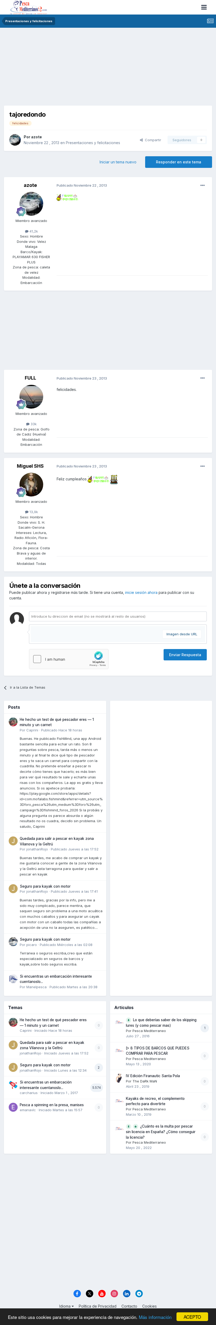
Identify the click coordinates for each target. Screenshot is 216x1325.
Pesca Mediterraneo (149, 1031)
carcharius (29, 1093)
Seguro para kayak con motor (45, 886)
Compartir (152, 140)
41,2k (33, 231)
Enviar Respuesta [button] (185, 654)
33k (33, 424)
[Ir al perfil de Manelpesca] (13, 978)
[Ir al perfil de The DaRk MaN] (119, 1078)
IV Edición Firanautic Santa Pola (153, 1076)
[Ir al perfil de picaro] (13, 941)
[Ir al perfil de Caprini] (13, 721)
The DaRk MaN (144, 1081)
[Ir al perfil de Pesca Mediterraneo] (119, 1022)
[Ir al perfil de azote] (15, 140)
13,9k (33, 512)
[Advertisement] (108, 69)
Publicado (61, 730)
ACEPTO (192, 1316)
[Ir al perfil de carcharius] (13, 1084)
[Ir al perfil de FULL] (31, 397)
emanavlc (28, 1110)
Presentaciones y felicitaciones (93, 142)
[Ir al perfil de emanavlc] (13, 1107)
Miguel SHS (30, 466)
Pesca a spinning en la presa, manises (52, 1105)
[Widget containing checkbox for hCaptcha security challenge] (69, 659)
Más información (155, 1317)
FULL (30, 378)
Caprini (32, 730)
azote (36, 137)
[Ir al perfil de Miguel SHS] (31, 484)
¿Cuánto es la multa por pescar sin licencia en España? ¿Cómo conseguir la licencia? (160, 1131)
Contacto (129, 1306)
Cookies (149, 1306)
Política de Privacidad (97, 1306)
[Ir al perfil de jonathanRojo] (13, 840)
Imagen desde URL (181, 634)
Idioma (65, 1306)
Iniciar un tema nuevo (118, 162)
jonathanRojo (37, 849)
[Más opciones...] (202, 185)
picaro (31, 945)
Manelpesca (36, 987)
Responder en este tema (178, 162)
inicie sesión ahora (141, 592)
